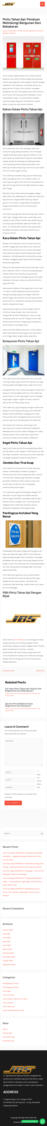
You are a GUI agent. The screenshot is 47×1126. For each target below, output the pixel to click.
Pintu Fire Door (8, 995)
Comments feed (9, 1037)
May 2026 (6, 942)
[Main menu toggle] (42, 4)
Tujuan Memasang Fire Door (13, 1010)
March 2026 (7, 949)
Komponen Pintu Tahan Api (21, 341)
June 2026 (7, 938)
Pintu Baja (7, 991)
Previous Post (7, 671)
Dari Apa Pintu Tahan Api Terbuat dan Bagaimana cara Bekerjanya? (23, 690)
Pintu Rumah (8, 1003)
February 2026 (8, 953)
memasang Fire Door (11, 983)
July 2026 (6, 934)
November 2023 (9, 957)
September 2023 (9, 965)
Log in (5, 1029)
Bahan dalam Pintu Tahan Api (22, 109)
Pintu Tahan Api (9, 1006)
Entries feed (7, 1033)
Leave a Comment (9, 31)
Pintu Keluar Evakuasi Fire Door (30, 31)
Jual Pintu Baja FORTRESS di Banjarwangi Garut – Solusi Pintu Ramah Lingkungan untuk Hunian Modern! (22, 892)
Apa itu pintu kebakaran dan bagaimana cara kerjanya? (19, 705)
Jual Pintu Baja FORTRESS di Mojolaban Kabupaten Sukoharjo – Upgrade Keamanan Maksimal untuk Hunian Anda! (22, 856)
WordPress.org (8, 1041)
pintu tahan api (19, 640)
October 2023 (8, 961)
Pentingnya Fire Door (11, 987)
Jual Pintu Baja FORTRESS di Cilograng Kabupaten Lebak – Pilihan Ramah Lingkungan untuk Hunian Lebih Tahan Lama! (22, 881)
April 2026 (7, 945)
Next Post (41, 671)
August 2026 (8, 930)
